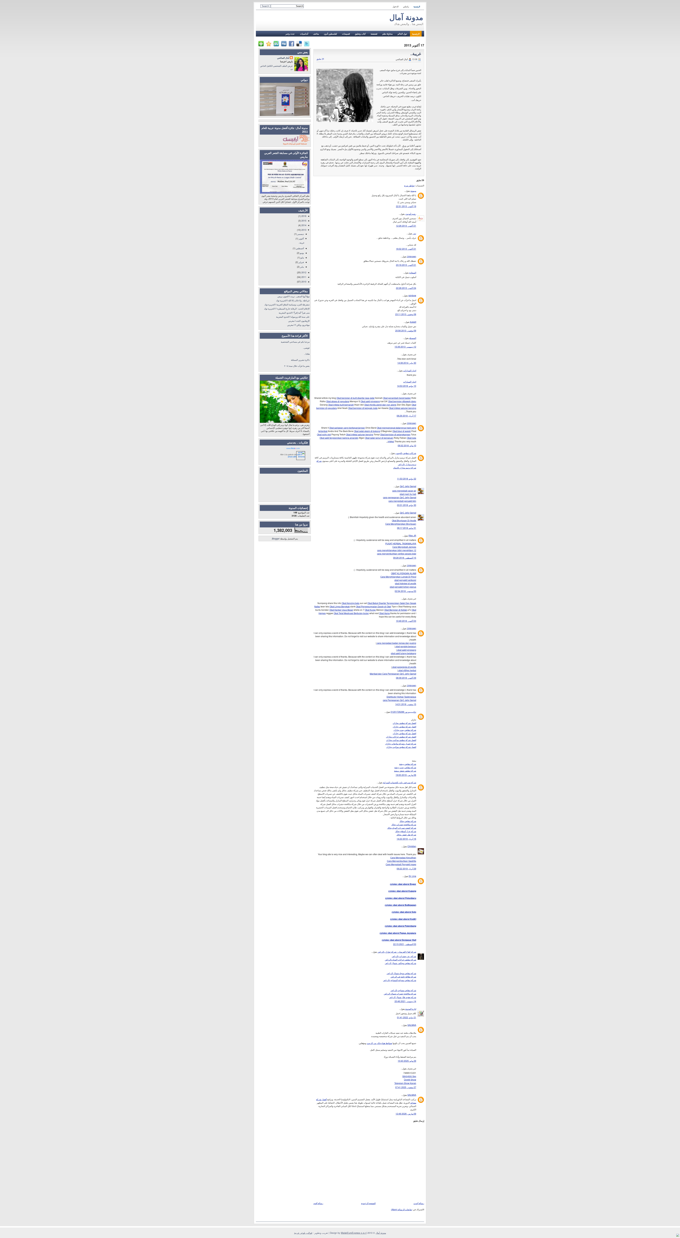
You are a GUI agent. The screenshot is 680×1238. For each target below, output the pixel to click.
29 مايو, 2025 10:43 (407, 1060)
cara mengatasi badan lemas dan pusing (396, 642)
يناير (302, 266)
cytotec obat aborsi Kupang (402, 891)
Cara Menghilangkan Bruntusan (400, 523)
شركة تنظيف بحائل (407, 820)
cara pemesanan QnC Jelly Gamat (399, 497)
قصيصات (346, 33)
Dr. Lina (412, 875)
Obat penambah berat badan (397, 397)
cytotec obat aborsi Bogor (403, 884)
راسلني (406, 6)
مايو (302, 257)
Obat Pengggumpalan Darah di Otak (373, 606)
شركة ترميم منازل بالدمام (404, 467)
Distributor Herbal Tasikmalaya (401, 696)
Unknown (411, 256)
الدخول (395, 6)
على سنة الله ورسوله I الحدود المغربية (293, 316)
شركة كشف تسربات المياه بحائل (401, 827)
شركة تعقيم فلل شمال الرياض (402, 997)
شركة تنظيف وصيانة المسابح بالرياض (399, 980)
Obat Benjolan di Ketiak (395, 609)
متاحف (316, 33)
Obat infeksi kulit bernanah (341, 404)
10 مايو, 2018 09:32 (407, 445)
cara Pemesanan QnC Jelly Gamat (399, 700)
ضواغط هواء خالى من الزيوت (379, 1043)
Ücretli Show (410, 1079)
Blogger (276, 538)
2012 (303, 272)
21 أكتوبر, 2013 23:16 (406, 264)
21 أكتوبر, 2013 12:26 (406, 225)
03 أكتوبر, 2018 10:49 (406, 620)
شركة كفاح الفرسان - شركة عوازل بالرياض (397, 951)
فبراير (301, 262)
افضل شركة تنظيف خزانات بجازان (401, 736)
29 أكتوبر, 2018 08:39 (406, 677)
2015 (303, 220)
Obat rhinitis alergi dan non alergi (380, 404)
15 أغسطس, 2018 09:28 (404, 557)
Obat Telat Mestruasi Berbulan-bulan (351, 613)
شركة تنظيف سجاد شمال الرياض (401, 973)
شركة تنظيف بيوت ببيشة (405, 767)
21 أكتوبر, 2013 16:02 (406, 248)
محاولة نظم (387, 33)
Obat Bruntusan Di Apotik (404, 520)
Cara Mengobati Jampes (404, 546)
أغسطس (299, 248)
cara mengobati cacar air (404, 490)
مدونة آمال (406, 17)
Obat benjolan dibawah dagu (402, 401)
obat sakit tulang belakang (403, 653)
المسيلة (412, 337)
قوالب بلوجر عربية (303, 1232)
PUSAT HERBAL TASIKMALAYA (400, 543)
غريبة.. (415, 54)
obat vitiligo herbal (407, 670)
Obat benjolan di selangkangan (395, 434)
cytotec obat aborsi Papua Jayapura (398, 933)
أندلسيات (303, 33)
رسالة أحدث (418, 1203)
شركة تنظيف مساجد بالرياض (403, 990)
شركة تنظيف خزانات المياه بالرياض (400, 959)
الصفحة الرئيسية (368, 1203)
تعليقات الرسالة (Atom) (401, 1209)
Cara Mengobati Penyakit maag (401, 864)
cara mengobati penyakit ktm (402, 500)
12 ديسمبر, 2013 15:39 (405, 346)
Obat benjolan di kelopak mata (363, 407)
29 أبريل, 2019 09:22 (406, 868)
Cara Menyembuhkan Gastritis (401, 860)
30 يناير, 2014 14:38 (406, 362)
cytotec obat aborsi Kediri (403, 919)
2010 (303, 281)
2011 (303, 276)
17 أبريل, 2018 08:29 (406, 415)
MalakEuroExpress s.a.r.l (354, 1232)
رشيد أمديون (410, 213)
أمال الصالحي (283, 57)
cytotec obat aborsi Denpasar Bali (399, 939)
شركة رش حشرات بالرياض (404, 956)
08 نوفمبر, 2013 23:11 (405, 314)
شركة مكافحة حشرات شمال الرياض (400, 993)
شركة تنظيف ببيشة (407, 763)
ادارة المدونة (410, 1008)
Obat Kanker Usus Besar (341, 609)
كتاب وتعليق (360, 33)
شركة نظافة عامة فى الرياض (403, 976)
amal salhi (292, 457)
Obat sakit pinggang (370, 401)
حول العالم (402, 33)
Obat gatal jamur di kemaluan (379, 437)
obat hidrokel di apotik (405, 583)
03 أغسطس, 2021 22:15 (404, 944)
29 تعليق (320, 59)
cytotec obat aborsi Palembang (400, 925)
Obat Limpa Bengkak (340, 606)
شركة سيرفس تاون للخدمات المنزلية (399, 782)
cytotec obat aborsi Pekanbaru (400, 898)
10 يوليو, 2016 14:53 (406, 385)
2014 (303, 225)
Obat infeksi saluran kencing (402, 407)
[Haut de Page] (677, 1235)
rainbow (412, 295)
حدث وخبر (289, 33)
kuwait (413, 321)
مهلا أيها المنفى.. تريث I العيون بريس (293, 296)
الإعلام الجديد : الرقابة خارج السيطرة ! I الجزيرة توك (287, 308)
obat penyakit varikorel (405, 579)
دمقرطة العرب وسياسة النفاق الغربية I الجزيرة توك (287, 304)
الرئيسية (416, 6)
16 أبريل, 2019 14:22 (406, 838)
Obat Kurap (370, 609)
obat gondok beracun (405, 646)
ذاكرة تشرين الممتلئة (300, 359)
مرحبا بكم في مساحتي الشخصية (295, 341)
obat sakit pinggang (406, 649)
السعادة (412, 272)
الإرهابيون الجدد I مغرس (299, 320)
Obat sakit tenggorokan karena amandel (339, 437)
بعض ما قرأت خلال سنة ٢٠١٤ (297, 365)
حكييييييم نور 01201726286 (403, 711)
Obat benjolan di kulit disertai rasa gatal (355, 397)
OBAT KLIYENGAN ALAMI (403, 573)
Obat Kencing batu (350, 603)
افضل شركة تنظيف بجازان (404, 722)
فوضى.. (306, 347)
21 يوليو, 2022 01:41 (406, 1017)
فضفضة (374, 33)
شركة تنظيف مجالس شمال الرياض (400, 963)
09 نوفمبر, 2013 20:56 (405, 330)
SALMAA (411, 1024)
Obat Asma (384, 613)
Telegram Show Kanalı (405, 1083)
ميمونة (413, 190)
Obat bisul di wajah (401, 431)
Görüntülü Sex (409, 1076)
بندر (414, 233)
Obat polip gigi (324, 434)
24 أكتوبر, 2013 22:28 (406, 287)
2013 (303, 229)
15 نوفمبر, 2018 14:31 (405, 704)
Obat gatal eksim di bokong (367, 431)
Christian (411, 846)
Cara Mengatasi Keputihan (403, 857)
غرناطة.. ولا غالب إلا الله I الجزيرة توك (293, 300)
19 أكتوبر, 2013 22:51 (406, 206)
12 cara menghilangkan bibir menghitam (396, 550)
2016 (303, 215)
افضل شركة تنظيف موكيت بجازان (401, 739)
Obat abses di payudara (337, 401)
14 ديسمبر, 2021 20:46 (405, 1001)
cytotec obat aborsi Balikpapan (400, 905)
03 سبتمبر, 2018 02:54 (405, 590)
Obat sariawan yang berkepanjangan (347, 427)
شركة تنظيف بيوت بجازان (404, 729)
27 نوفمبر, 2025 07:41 (405, 1087)
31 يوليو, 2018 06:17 (406, 527)
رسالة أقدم (318, 1203)
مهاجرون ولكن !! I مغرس (298, 324)
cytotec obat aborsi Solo (404, 911)
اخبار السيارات (409, 370)
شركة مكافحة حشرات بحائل (403, 824)
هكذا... (307, 353)
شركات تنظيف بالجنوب (405, 453)
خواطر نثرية (409, 185)
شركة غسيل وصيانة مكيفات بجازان (400, 743)
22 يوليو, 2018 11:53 (406, 478)
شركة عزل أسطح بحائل (405, 831)
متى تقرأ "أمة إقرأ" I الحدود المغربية (294, 312)
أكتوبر (301, 238)
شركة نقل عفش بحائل (406, 834)
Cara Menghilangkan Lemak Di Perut (398, 576)
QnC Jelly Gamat (408, 486)
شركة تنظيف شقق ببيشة (405, 770)
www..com (293, 448)
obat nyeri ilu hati (408, 493)
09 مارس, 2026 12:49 (406, 1113)
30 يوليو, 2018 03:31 (406, 504)
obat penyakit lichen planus (403, 586)
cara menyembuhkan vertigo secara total (396, 553)
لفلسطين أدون (330, 33)
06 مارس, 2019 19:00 (406, 774)
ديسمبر (300, 233)
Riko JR (412, 535)
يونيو (301, 252)
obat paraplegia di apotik (404, 666)
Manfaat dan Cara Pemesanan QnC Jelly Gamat (393, 673)
